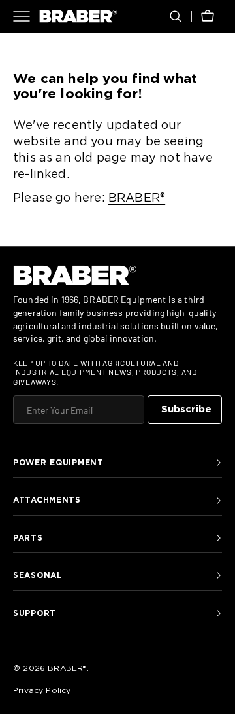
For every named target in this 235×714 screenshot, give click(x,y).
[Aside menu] (26, 16)
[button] (175, 16)
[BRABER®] (78, 16)
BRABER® (136, 198)
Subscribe (186, 409)
